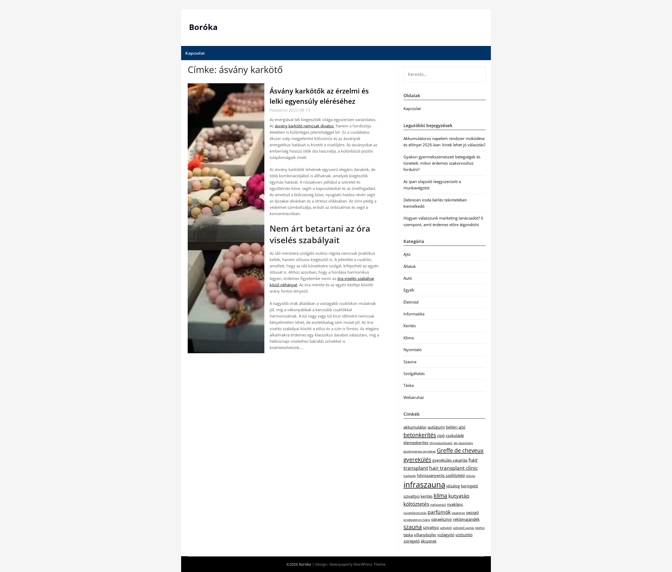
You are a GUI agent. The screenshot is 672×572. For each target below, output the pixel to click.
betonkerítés (419, 435)
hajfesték (409, 476)
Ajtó (407, 254)
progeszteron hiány (416, 520)
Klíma (408, 337)
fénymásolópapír (441, 443)
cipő (441, 435)
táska (408, 534)
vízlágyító (445, 534)
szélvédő (446, 528)
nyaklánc (455, 504)
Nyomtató (412, 349)
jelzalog (453, 485)
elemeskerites (415, 442)
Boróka (203, 27)
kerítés (427, 496)
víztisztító (463, 534)
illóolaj (470, 476)
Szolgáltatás (414, 373)
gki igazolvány (463, 443)
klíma (440, 495)
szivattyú (431, 527)
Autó (407, 278)
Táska (408, 385)
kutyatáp (458, 495)
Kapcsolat (195, 53)
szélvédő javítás (463, 528)
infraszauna (424, 484)
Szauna (409, 361)
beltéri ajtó (455, 427)
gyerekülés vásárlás (450, 460)
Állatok (409, 266)
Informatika (413, 313)
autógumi (436, 427)
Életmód (410, 302)
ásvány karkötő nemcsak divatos (304, 125)
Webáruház (413, 397)
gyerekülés (417, 459)
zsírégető (411, 541)
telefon (480, 528)
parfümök (439, 512)
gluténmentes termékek (419, 451)
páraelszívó (441, 519)
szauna (412, 527)
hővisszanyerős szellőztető (441, 475)
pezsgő (472, 512)
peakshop (458, 513)
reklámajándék (466, 519)
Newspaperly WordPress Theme (357, 564)
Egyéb (408, 290)
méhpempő (438, 505)
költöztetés (416, 504)
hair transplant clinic (453, 468)
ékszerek (429, 541)
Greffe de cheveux (460, 450)
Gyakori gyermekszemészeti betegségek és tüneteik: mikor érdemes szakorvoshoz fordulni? (441, 163)
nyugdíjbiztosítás (415, 513)
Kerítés (409, 325)
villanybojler (425, 534)
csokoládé (455, 435)
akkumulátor (415, 427)
